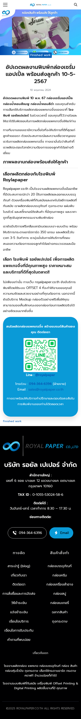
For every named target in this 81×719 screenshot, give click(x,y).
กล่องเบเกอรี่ (59, 602)
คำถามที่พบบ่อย (18, 639)
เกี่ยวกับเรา (19, 575)
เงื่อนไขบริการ (19, 621)
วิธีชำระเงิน (19, 602)
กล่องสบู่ (59, 593)
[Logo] (40, 5)
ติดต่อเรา (18, 584)
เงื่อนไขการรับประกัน (18, 630)
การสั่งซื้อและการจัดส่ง (18, 593)
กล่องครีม (59, 575)
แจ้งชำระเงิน (19, 612)
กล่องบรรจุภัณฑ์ (60, 566)
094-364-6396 (40, 383)
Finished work (40, 55)
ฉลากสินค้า (60, 612)
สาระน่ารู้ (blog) (19, 566)
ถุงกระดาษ (59, 621)
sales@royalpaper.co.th (45, 389)
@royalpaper (45, 374)
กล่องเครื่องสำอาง (59, 584)
